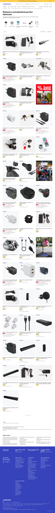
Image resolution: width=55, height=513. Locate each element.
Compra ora (44, 178)
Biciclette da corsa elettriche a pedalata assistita (10, 438)
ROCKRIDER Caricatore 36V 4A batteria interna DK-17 (11, 52)
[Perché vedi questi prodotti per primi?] (40, 31)
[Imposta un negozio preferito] (45, 4)
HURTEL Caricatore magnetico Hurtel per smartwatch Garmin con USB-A (26, 255)
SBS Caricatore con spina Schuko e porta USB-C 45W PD (11, 128)
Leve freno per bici (22, 443)
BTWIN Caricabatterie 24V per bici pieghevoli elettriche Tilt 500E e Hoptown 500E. (27, 76)
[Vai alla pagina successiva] (31, 415)
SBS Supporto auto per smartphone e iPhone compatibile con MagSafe (44, 307)
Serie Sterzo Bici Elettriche (30, 26)
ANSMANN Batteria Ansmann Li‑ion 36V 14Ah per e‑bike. (43, 333)
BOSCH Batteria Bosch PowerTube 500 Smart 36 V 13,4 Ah (11, 383)
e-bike (25, 429)
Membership (46, 6)
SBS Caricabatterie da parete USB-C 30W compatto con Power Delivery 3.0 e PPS (10, 280)
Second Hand (41, 6)
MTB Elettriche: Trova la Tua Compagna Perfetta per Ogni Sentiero (30, 442)
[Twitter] (5, 462)
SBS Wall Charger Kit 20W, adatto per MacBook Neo (42, 128)
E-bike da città (22, 438)
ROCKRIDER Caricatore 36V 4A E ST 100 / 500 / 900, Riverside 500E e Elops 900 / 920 (27, 52)
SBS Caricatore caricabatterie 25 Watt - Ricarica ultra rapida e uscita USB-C (10, 203)
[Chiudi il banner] (51, 1)
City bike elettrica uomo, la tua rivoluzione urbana (27, 437)
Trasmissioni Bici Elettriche (18, 26)
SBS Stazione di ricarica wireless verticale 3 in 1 (44, 155)
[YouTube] (7, 462)
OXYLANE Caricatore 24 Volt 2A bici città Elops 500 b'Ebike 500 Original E (27, 383)
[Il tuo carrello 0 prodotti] (51, 4)
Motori (6, 26)
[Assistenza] (47, 4)
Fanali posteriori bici (23, 444)
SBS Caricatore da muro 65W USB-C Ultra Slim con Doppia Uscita (11, 102)
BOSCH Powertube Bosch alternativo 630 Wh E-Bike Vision (11, 408)
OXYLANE (17, 426)
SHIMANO (10, 426)
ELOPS (4, 426)
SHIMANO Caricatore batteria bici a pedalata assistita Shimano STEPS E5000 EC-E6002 (44, 383)
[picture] (11, 42)
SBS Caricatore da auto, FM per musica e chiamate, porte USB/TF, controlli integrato (43, 203)
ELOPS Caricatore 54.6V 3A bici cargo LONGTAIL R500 (42, 52)
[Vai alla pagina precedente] (24, 415)
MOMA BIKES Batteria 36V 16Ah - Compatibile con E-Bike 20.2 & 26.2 (27, 307)
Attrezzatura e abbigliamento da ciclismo (42, 443)
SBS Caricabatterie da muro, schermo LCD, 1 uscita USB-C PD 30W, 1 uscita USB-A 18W (44, 280)
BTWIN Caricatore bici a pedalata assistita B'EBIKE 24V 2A (43, 76)
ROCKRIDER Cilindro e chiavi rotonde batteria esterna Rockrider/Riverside (27, 155)
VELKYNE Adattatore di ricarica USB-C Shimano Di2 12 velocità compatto (9, 179)
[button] (15, 105)
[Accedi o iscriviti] (49, 4)
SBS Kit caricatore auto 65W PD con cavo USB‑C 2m (26, 179)
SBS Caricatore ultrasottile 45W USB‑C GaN (10, 357)
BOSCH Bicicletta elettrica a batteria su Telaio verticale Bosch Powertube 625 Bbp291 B (27, 358)
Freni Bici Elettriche (24, 26)
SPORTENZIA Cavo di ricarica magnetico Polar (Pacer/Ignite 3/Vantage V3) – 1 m (27, 333)
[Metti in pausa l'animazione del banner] (50, 1)
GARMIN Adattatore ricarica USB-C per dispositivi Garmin (26, 203)
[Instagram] (9, 462)
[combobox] (49, 31)
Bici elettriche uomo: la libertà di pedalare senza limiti (11, 439)
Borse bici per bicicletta (6, 442)
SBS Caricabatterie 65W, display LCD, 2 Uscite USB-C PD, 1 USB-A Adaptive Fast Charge (11, 76)
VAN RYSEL (14, 426)
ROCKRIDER (7, 426)
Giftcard (50, 6)
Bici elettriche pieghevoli (23, 439)
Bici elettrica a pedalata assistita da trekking (43, 439)
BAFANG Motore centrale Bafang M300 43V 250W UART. (10, 255)
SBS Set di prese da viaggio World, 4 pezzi (10, 332)
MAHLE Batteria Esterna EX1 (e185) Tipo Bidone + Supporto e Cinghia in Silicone (44, 358)
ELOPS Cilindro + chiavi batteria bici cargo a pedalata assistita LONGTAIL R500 (10, 155)
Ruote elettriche (11, 26)
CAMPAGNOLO (22, 426)
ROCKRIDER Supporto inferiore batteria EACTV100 (26, 229)
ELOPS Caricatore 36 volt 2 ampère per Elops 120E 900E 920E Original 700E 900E (27, 102)
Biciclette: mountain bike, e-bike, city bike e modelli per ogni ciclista (13, 443)
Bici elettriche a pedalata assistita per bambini (10, 444)
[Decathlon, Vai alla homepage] (7, 4)
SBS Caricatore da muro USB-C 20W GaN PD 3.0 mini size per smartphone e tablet (10, 229)
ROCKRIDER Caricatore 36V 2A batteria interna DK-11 (44, 229)
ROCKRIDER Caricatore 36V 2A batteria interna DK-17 (11, 307)
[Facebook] (3, 462)
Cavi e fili (36, 26)
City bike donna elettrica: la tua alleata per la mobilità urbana (12, 437)
